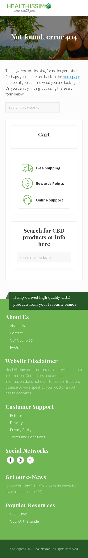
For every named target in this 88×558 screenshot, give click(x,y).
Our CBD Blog (21, 340)
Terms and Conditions (27, 437)
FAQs (14, 347)
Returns (16, 415)
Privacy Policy (20, 429)
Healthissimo (42, 549)
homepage (71, 76)
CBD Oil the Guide (24, 521)
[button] (79, 8)
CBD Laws (18, 514)
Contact (16, 333)
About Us (17, 325)
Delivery (16, 422)
